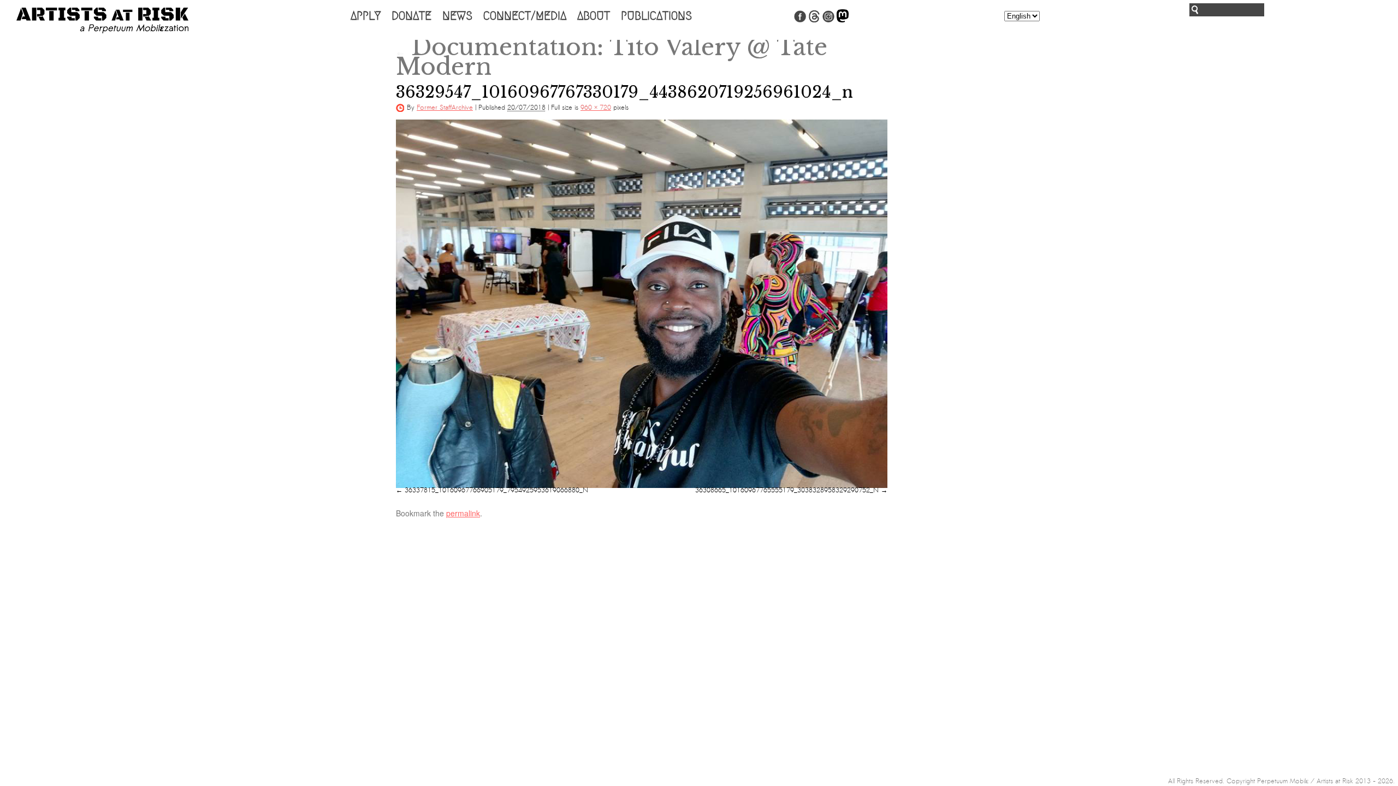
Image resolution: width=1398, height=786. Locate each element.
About (593, 16)
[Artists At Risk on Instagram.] (828, 20)
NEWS (457, 16)
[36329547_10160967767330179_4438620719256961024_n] (641, 304)
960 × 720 (595, 107)
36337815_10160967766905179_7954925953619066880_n (496, 490)
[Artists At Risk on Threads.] (814, 20)
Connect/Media (524, 16)
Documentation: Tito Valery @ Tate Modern (611, 57)
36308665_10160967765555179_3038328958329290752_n (787, 490)
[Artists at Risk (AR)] (102, 20)
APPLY (366, 16)
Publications (656, 16)
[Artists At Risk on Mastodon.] (843, 20)
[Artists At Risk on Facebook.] (800, 20)
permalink (463, 513)
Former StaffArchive (445, 107)
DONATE (411, 16)
